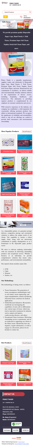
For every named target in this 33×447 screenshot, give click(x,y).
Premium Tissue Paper (8, 363)
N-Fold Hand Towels (8, 151)
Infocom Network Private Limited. (22, 443)
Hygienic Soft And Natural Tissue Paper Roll (24, 151)
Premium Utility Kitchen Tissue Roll (8, 215)
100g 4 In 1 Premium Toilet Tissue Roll (8, 172)
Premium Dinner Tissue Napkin (25, 362)
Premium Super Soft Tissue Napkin (25, 194)
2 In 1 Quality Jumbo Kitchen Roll (25, 215)
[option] (16, 24)
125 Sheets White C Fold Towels (25, 172)
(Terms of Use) (21, 442)
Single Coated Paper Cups (8, 194)
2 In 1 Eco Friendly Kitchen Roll (24, 384)
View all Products (27, 131)
